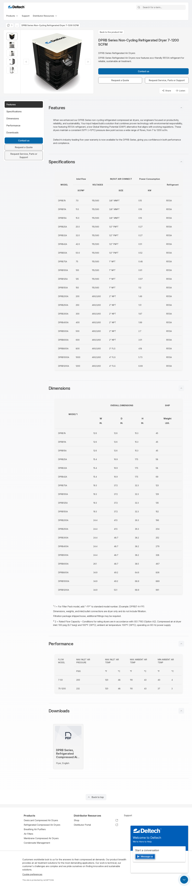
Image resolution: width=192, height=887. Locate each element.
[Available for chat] (184, 880)
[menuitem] (12, 15)
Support (128, 815)
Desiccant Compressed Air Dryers (41, 820)
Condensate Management (37, 842)
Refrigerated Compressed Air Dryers (42, 824)
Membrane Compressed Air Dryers (41, 838)
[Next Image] (88, 62)
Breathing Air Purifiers (35, 829)
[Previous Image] (26, 62)
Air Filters (28, 833)
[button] (119, 107)
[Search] (138, 7)
